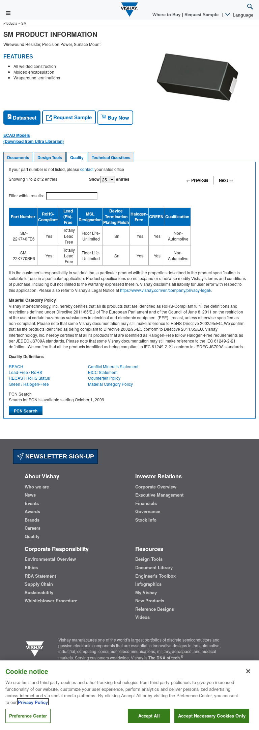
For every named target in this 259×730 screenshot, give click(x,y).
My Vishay (146, 592)
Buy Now (117, 117)
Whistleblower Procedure (51, 601)
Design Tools (49, 157)
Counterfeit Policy (104, 378)
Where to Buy (167, 14)
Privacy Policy (33, 702)
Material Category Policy (110, 384)
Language (242, 15)
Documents (18, 157)
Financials (146, 503)
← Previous (197, 180)
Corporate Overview (155, 487)
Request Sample (72, 117)
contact (86, 169)
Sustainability (39, 592)
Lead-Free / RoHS (25, 372)
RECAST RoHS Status (29, 378)
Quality (77, 157)
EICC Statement (102, 372)
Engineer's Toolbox (155, 576)
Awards (32, 511)
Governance (147, 511)
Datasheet (23, 117)
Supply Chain (39, 584)
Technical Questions (111, 157)
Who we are (37, 487)
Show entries (109, 179)
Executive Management (159, 495)
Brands (32, 520)
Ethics (31, 567)
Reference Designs (154, 609)
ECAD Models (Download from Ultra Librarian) (33, 138)
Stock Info (145, 520)
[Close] (248, 671)
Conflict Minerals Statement (113, 366)
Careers (32, 528)
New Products (149, 601)
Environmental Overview (50, 559)
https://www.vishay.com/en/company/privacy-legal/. (166, 290)
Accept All (149, 715)
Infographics (148, 584)
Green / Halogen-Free (29, 384)
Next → (226, 180)
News (30, 495)
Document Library (154, 567)
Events (32, 503)
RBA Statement (40, 576)
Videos (142, 617)
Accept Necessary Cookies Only (212, 715)
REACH (16, 366)
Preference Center (28, 715)
